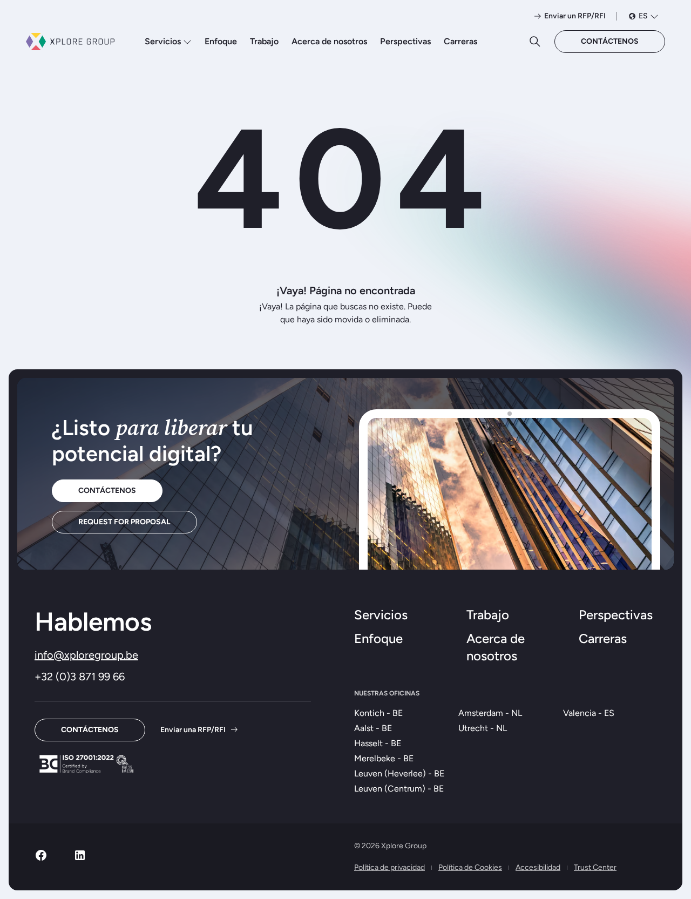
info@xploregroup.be (86, 654)
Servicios (163, 41)
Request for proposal (124, 521)
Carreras (460, 41)
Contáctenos (610, 41)
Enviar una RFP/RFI (193, 729)
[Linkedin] (79, 859)
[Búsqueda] (535, 41)
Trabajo (264, 41)
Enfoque (221, 41)
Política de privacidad (389, 867)
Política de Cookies (470, 867)
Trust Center (595, 867)
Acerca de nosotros (329, 41)
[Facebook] (41, 859)
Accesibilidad (538, 867)
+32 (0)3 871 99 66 (80, 676)
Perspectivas (405, 41)
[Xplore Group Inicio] (70, 41)
